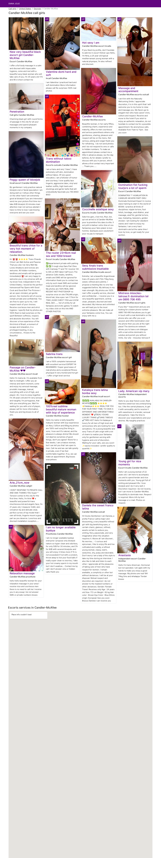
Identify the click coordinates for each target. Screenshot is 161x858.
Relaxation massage (22, 573)
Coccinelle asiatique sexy (98, 209)
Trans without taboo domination (58, 160)
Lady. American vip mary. (134, 391)
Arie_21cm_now (19, 482)
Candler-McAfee (92, 116)
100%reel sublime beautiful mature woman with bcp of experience (61, 409)
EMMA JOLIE (14, 3)
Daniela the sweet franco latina (97, 507)
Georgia (37, 8)
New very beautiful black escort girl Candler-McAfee (25, 55)
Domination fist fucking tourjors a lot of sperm (132, 186)
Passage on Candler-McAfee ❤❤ (23, 369)
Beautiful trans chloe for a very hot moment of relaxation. (26, 248)
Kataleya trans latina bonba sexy (95, 391)
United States (25, 8)
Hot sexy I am (90, 42)
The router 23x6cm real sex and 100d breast (61, 254)
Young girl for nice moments (129, 463)
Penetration (17, 111)
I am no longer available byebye (61, 529)
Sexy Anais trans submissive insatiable (95, 267)
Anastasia (124, 555)
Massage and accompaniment (128, 90)
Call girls (12, 8)
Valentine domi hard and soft (61, 73)
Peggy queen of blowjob (25, 179)
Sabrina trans (54, 354)
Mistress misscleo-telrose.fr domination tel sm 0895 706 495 (133, 296)
